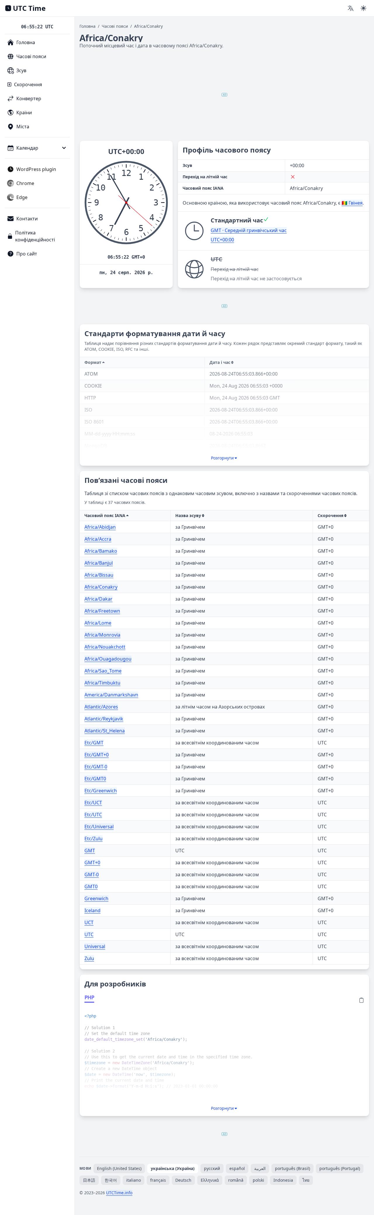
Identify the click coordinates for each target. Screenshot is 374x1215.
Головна (87, 26)
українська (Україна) (173, 1168)
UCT (89, 922)
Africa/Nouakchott (104, 647)
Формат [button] (92, 362)
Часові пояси (115, 26)
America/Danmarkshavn (111, 695)
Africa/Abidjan (100, 527)
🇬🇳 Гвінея (352, 203)
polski (258, 1180)
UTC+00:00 (222, 239)
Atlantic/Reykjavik (103, 718)
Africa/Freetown (102, 611)
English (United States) (119, 1168)
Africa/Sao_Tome (103, 671)
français (158, 1180)
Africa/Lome (97, 623)
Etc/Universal (99, 826)
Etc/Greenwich (100, 790)
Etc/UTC (93, 814)
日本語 (89, 1180)
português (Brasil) (292, 1168)
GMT (89, 850)
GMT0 (91, 886)
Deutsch (183, 1180)
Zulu (89, 958)
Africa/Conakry (100, 587)
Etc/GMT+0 (96, 754)
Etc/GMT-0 (95, 766)
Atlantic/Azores (101, 707)
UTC (89, 934)
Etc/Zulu (93, 838)
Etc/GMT (93, 742)
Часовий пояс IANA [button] (104, 515)
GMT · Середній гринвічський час (249, 230)
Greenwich (96, 898)
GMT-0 (91, 874)
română (235, 1180)
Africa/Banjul (98, 563)
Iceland (92, 910)
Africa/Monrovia (102, 635)
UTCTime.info (119, 1192)
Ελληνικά (210, 1180)
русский (212, 1168)
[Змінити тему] (363, 8)
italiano (133, 1180)
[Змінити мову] (350, 8)
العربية (260, 1168)
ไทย (305, 1180)
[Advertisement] (224, 95)
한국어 (111, 1180)
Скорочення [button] (330, 515)
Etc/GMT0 (95, 778)
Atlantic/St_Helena (104, 730)
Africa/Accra (97, 539)
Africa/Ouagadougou (107, 659)
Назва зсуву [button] (188, 515)
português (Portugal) (339, 1168)
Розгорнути (222, 458)
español (237, 1168)
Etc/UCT (93, 802)
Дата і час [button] (219, 362)
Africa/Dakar (98, 599)
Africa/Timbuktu (102, 683)
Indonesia (283, 1180)
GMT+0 (92, 862)
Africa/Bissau (98, 575)
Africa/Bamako (100, 551)
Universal (94, 946)
